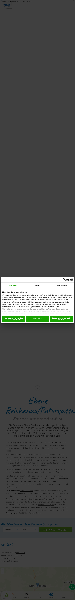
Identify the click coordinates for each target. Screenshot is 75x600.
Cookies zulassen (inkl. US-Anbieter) (61, 318)
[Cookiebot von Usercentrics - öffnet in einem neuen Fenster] (64, 279)
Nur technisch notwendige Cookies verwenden (14, 318)
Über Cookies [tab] (62, 285)
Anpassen (36, 319)
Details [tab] (37, 285)
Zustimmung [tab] (13, 285)
